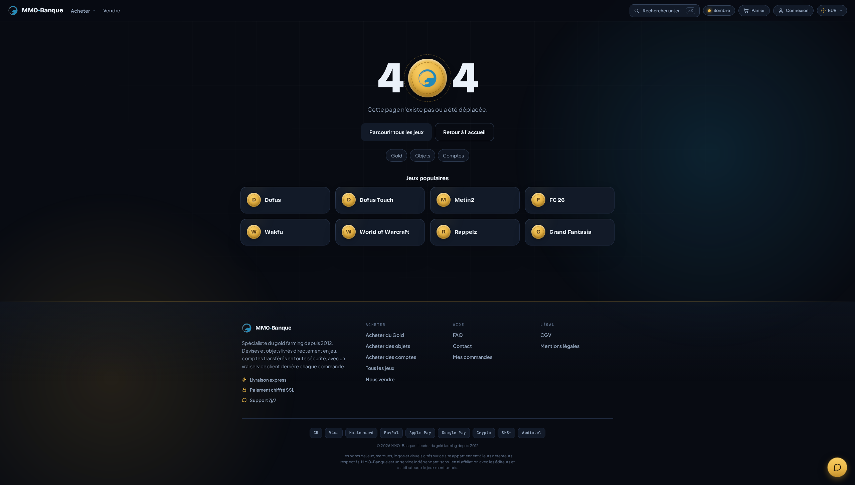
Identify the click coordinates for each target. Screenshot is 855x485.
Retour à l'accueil (464, 132)
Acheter (80, 11)
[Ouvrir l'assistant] (837, 467)
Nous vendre (380, 379)
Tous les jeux (380, 368)
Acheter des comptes (391, 357)
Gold (396, 155)
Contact (462, 346)
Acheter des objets (388, 346)
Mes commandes (472, 357)
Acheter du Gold (385, 335)
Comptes (453, 155)
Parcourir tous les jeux (396, 132)
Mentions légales (559, 346)
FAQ (458, 335)
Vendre (111, 10)
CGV (545, 335)
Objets (422, 155)
